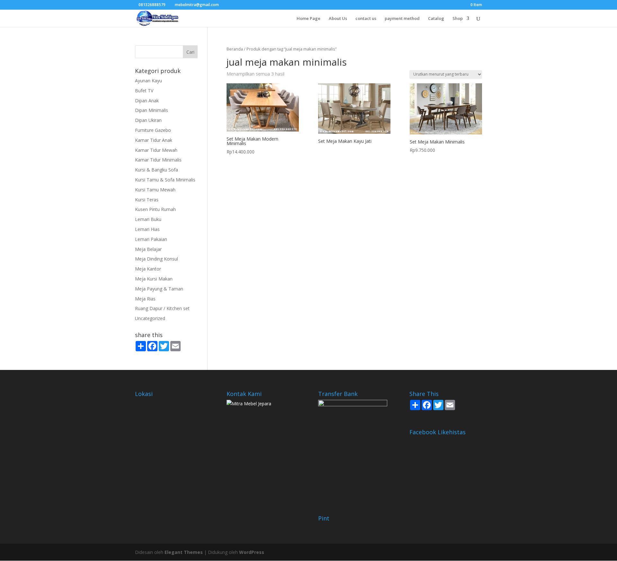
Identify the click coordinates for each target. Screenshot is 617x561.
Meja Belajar (148, 249)
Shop (457, 18)
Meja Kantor (148, 269)
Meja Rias (145, 299)
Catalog (436, 18)
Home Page (308, 18)
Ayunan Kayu (148, 81)
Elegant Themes (184, 552)
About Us (338, 18)
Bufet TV (144, 90)
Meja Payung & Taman (159, 289)
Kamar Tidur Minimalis (158, 160)
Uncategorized (150, 318)
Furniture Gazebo (153, 130)
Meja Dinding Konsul (156, 259)
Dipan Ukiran (148, 120)
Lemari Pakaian (151, 239)
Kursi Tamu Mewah (155, 190)
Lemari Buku (148, 219)
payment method (402, 18)
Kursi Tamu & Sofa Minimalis (165, 180)
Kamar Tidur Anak (153, 140)
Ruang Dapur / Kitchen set (162, 308)
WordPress (251, 552)
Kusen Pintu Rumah (155, 209)
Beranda (235, 49)
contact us (365, 18)
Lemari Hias (147, 229)
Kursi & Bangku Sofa (156, 170)
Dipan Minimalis (151, 110)
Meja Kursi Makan (154, 279)
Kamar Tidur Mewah (156, 150)
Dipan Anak (147, 100)
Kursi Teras (146, 200)
